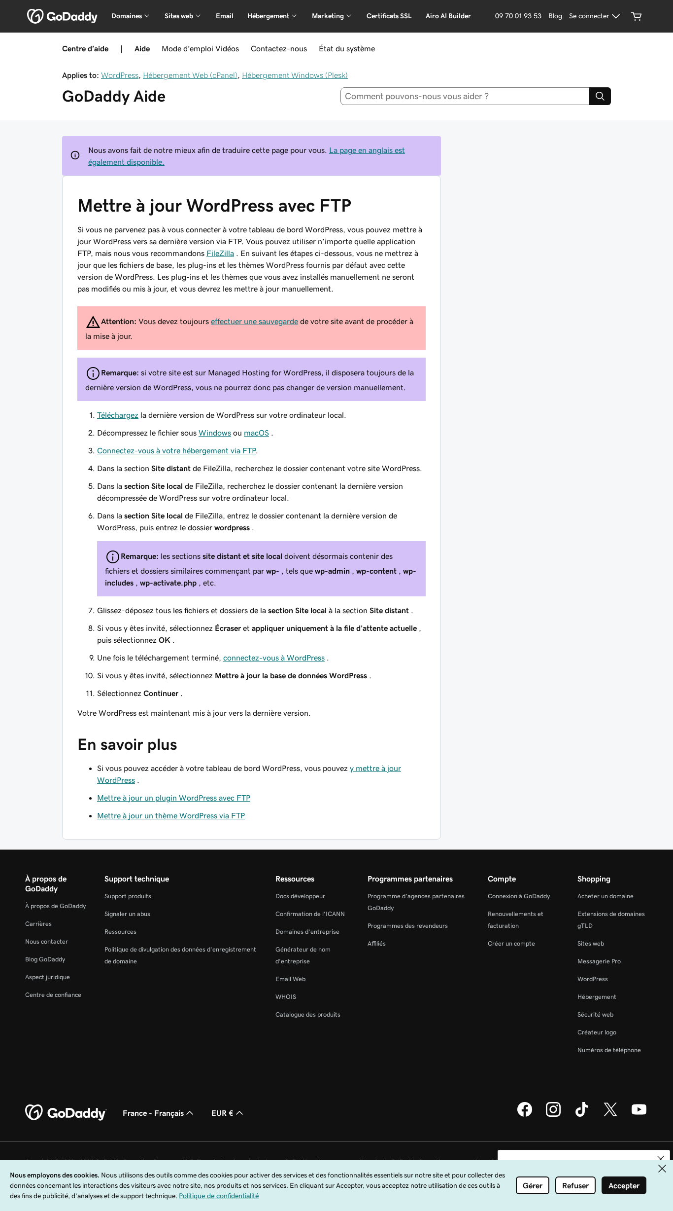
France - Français (153, 1113)
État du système (347, 48)
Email (225, 15)
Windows (215, 433)
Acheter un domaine (605, 896)
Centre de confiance (53, 994)
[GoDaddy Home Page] (66, 1112)
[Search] (600, 96)
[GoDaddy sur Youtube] (639, 1115)
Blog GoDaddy (45, 959)
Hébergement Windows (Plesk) (295, 75)
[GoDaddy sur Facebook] (525, 1115)
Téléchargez (117, 415)
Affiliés (377, 943)
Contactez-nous (279, 48)
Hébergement (596, 996)
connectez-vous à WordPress (274, 657)
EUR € (222, 1113)
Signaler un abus (127, 914)
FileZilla (220, 253)
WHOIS (285, 996)
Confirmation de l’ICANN (310, 914)
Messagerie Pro (599, 961)
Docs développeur (300, 896)
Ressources (120, 931)
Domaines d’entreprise (307, 931)
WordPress (119, 75)
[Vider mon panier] (636, 16)
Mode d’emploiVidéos (200, 48)
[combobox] (465, 96)
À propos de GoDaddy (55, 906)
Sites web (590, 943)
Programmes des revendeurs (408, 925)
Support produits (127, 896)
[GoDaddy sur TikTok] (582, 1115)
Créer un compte (511, 943)
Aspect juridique (47, 977)
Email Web (290, 979)
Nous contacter (46, 941)
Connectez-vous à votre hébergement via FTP (176, 450)
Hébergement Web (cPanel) (190, 75)
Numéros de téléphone (609, 1050)
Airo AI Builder (448, 15)
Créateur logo (596, 1032)
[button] (661, 1159)
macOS (256, 433)
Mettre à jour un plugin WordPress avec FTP (173, 798)
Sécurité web (595, 1014)
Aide (142, 48)
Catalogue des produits (307, 1014)
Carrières (38, 923)
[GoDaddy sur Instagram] (553, 1115)
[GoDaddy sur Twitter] (610, 1115)
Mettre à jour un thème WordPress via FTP (171, 815)
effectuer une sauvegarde (254, 321)
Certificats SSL (389, 15)
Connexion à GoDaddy (519, 896)
